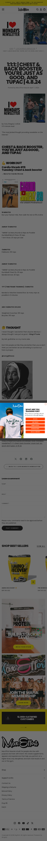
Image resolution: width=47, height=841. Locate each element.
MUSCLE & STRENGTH (35, 432)
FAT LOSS (35, 419)
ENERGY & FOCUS (35, 425)
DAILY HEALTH (35, 422)
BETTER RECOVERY (35, 428)
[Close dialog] (46, 404)
